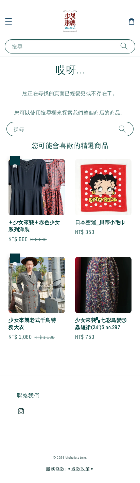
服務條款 (55, 469)
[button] (8, 21)
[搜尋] (124, 46)
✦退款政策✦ (80, 469)
